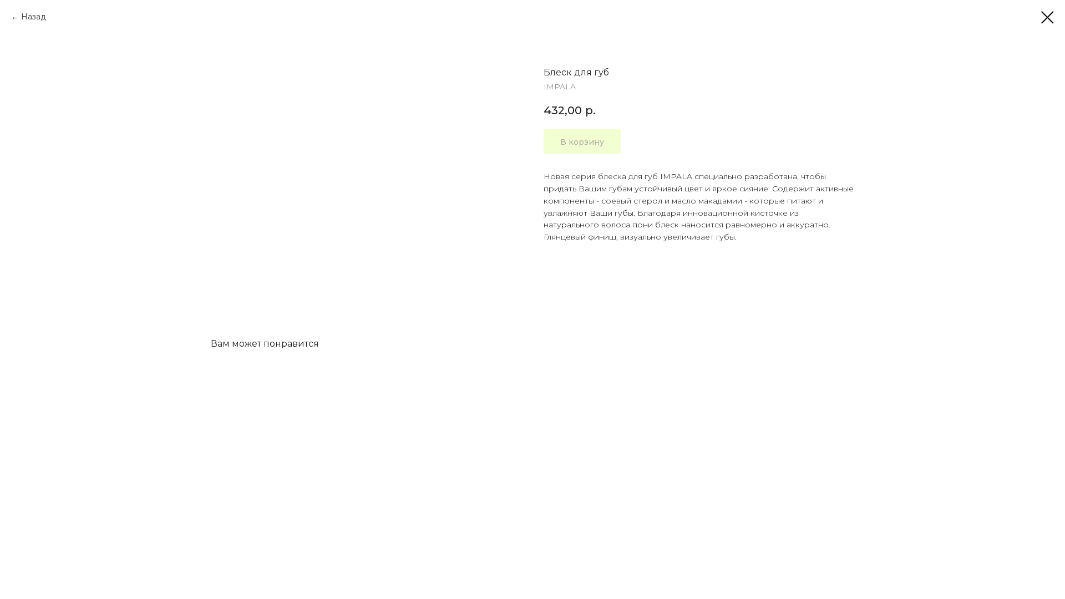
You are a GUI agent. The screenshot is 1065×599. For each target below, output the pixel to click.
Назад (33, 17)
